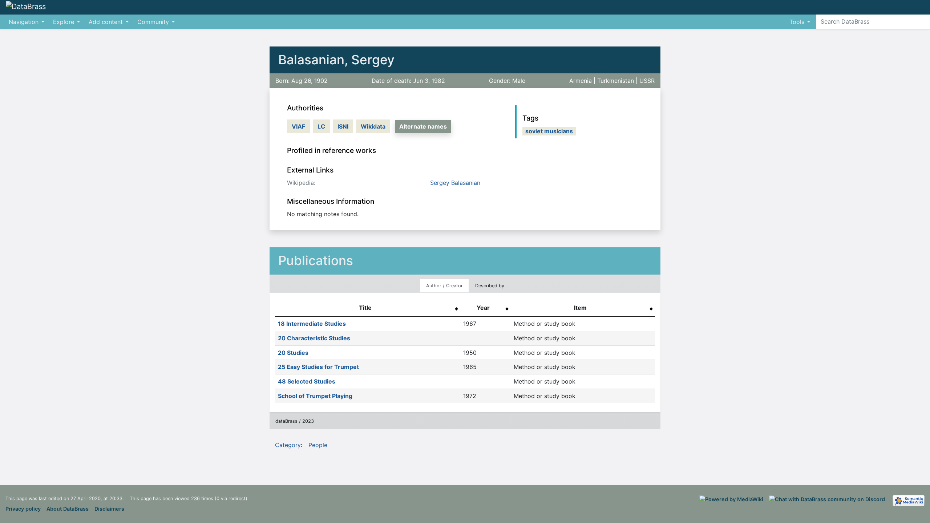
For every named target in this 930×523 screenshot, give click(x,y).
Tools (796, 21)
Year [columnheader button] (483, 307)
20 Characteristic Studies (314, 338)
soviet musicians (549, 131)
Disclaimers (109, 509)
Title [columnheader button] (365, 307)
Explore (63, 21)
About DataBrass (67, 509)
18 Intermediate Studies (312, 323)
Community (153, 21)
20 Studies (293, 352)
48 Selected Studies (306, 381)
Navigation (24, 21)
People (317, 445)
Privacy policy (23, 509)
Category (288, 445)
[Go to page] (923, 21)
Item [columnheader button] (580, 307)
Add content (106, 21)
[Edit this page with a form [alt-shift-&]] (904, 7)
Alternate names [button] (423, 126)
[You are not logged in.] (927, 4)
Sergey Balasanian (455, 182)
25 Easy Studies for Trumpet (318, 366)
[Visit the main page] (26, 7)
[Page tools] (917, 7)
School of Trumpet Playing (315, 396)
